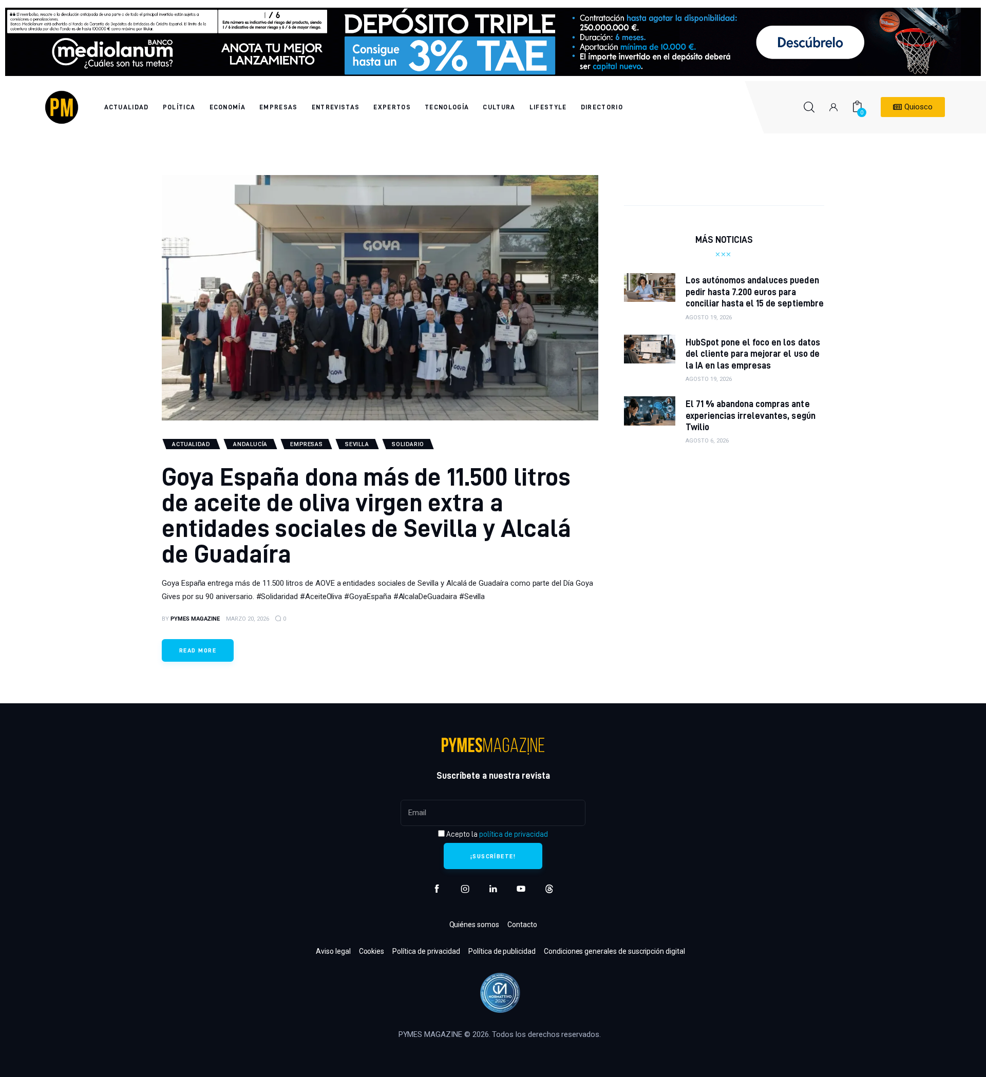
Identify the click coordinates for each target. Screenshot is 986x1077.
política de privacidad (513, 834)
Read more (197, 650)
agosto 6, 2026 (707, 440)
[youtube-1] (521, 888)
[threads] (549, 888)
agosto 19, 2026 (709, 317)
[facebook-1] (436, 888)
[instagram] (465, 888)
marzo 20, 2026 (247, 619)
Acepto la (496, 834)
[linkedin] (493, 888)
